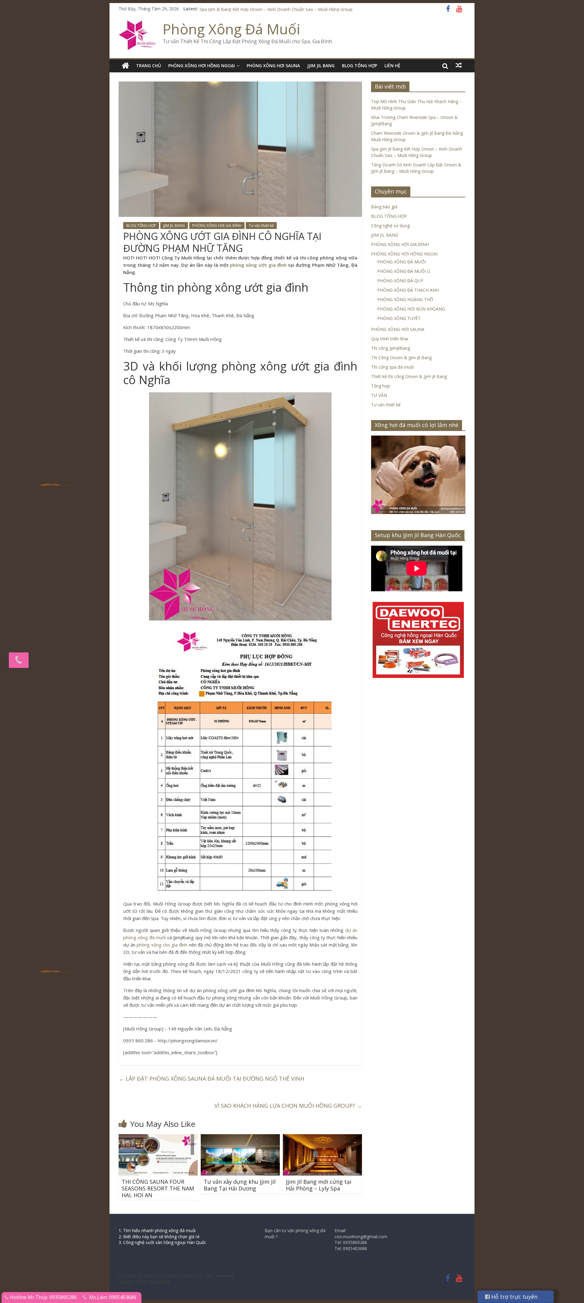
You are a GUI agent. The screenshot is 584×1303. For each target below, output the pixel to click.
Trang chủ (148, 65)
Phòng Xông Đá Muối (232, 28)
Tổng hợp (380, 386)
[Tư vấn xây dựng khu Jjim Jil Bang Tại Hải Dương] (240, 1137)
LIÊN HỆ (392, 65)
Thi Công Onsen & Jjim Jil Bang (401, 357)
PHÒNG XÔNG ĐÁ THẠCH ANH (408, 290)
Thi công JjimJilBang (390, 348)
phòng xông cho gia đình (162, 945)
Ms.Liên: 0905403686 (112, 1297)
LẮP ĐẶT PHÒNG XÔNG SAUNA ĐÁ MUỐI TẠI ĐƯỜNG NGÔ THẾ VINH (211, 1078)
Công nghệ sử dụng (390, 225)
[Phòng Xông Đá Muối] (138, 24)
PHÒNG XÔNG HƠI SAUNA (273, 65)
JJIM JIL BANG (321, 65)
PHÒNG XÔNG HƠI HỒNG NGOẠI (201, 65)
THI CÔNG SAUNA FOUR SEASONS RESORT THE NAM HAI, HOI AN (158, 1188)
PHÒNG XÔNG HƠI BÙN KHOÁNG (411, 309)
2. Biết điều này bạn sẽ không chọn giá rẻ (159, 1236)
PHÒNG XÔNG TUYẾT (399, 318)
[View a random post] (458, 65)
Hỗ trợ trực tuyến (513, 1296)
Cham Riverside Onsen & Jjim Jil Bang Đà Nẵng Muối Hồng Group (263, 9)
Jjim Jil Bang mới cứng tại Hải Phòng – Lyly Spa (318, 1185)
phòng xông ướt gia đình (258, 265)
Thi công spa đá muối (392, 367)
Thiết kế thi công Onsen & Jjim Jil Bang (409, 376)
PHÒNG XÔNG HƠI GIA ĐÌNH (217, 225)
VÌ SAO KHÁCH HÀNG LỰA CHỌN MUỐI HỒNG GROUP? (288, 1105)
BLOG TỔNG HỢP (359, 65)
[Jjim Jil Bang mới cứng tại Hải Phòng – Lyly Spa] (322, 1137)
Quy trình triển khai (389, 339)
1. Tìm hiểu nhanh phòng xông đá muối (157, 1230)
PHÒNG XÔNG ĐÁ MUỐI (401, 262)
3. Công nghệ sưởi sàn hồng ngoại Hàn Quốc (162, 1242)
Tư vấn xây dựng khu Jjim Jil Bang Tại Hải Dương (240, 1185)
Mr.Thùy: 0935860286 (52, 1297)
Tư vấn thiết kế (261, 225)
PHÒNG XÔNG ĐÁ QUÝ (400, 280)
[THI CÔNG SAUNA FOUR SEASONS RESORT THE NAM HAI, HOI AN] (158, 1137)
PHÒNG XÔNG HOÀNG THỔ (405, 299)
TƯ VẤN (379, 395)
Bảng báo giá (384, 207)
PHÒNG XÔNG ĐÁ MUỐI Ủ (403, 271)
